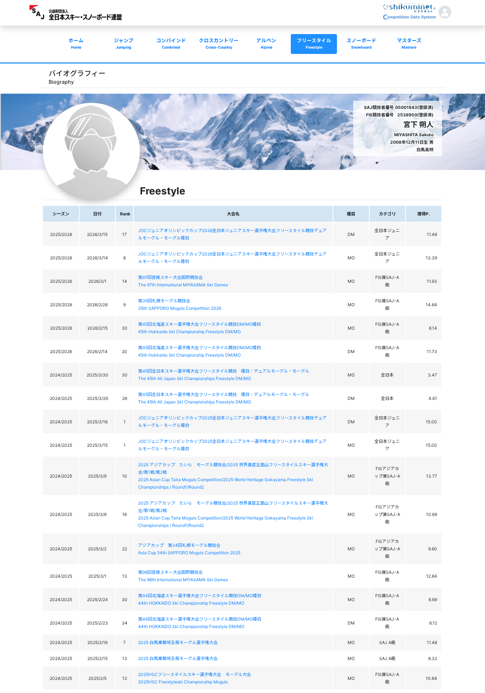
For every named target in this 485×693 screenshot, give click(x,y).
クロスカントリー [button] (219, 44)
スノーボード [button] (361, 44)
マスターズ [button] (409, 44)
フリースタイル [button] (314, 44)
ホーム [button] (76, 44)
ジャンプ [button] (123, 44)
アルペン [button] (266, 44)
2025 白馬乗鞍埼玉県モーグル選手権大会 (178, 642)
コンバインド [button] (171, 44)
